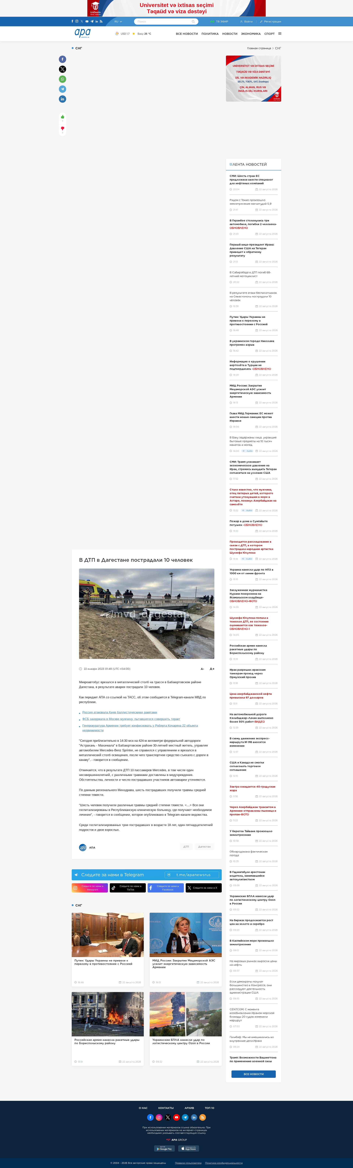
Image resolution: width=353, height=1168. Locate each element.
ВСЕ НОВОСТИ (187, 34)
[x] (168, 1117)
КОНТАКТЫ (166, 1107)
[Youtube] (86, 21)
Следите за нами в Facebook (168, 888)
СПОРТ (269, 34)
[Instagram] (76, 21)
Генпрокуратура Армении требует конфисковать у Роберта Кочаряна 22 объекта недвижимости (140, 728)
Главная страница (259, 48)
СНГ (278, 48)
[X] (81, 21)
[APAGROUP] (176, 1140)
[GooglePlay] (164, 1148)
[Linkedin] (97, 21)
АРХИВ (189, 1107)
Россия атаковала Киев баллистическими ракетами (119, 712)
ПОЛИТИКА (210, 34)
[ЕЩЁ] (278, 33)
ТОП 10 (209, 1107)
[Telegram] (91, 21)
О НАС (143, 1107)
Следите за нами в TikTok (130, 888)
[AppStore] (188, 1148)
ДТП (186, 846)
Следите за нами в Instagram (92, 888)
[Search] (193, 22)
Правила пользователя (188, 1163)
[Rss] (101, 21)
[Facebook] (72, 21)
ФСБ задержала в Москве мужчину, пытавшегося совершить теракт (131, 719)
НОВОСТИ (229, 34)
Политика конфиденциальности (224, 1163)
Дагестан (204, 846)
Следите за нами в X (205, 887)
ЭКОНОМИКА (251, 34)
